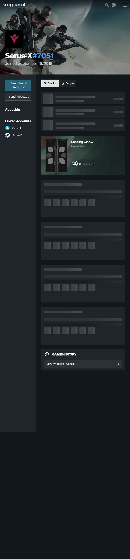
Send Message (18, 96)
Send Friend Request (18, 85)
